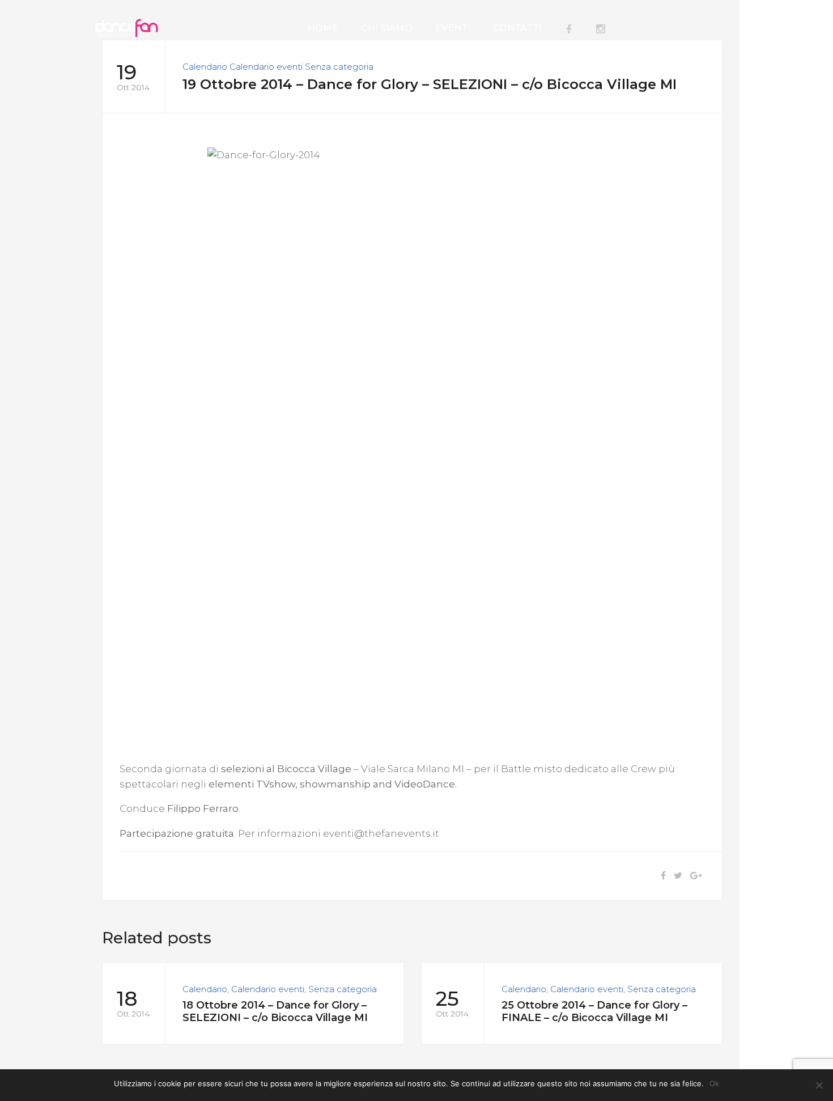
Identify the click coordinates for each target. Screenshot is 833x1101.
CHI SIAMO (387, 28)
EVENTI (452, 28)
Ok (714, 1083)
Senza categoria (339, 66)
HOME (323, 28)
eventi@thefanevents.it (381, 833)
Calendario (204, 66)
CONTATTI (517, 28)
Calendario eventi (266, 66)
